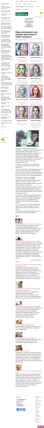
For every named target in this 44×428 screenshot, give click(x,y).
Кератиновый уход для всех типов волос (6, 14)
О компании (17, 9)
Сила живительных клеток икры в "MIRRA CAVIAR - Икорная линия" (6, 31)
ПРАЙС (24, 4)
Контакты (37, 6)
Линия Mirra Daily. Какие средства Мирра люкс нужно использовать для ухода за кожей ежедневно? (6, 64)
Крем (26, 1)
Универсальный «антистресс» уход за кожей (27, 241)
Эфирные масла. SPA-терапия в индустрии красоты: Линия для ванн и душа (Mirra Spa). (6, 83)
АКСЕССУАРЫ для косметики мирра (6, 123)
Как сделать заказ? (33, 1)
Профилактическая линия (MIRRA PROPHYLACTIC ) (6, 23)
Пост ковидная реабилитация (6, 120)
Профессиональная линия (6, 20)
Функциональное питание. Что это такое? (6, 73)
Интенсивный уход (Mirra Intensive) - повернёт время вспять (5, 69)
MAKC (31, 20)
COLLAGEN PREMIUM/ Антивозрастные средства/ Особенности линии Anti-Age (6, 40)
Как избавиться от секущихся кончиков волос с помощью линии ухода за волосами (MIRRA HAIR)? (6, 78)
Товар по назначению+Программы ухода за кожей (5, 7)
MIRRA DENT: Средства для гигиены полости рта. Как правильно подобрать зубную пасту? (6, 99)
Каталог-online (18, 4)
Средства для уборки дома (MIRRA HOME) (6, 118)
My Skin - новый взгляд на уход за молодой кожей (6, 11)
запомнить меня (5, 137)
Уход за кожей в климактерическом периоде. (27, 306)
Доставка (29, 4)
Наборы (21, 1)
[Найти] (41, 13)
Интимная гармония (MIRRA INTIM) (5, 91)
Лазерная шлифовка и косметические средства (28, 224)
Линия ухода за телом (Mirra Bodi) (5, 103)
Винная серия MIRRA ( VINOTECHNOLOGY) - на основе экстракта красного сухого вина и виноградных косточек (6, 46)
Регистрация (39, 16)
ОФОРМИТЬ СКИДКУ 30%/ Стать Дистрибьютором (24, 6)
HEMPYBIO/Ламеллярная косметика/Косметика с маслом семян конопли (5, 36)
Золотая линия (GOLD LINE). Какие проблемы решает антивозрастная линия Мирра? (7, 27)
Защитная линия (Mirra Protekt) (5, 106)
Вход (35, 16)
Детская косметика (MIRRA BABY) (6, 94)
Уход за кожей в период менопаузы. (25, 324)
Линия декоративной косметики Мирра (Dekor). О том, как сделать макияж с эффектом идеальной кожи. (6, 111)
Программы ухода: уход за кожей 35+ (25, 337)
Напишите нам (25, 9)
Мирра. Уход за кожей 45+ (22, 351)
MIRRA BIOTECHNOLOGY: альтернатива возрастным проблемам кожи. (6, 51)
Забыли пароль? (4, 142)
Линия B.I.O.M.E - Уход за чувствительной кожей (6, 18)
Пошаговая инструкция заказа (37, 413)
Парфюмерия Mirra (4, 114)
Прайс (36, 406)
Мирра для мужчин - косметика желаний (5, 88)
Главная (16, 1)
